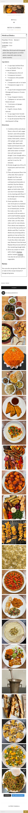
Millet (7, 283)
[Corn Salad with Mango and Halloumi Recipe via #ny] (14, 756)
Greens (3, 283)
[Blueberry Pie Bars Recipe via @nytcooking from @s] (14, 731)
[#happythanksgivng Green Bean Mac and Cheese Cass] (14, 308)
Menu (15, 19)
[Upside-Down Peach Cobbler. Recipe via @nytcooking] (14, 482)
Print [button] (27, 35)
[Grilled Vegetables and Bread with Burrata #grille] (14, 507)
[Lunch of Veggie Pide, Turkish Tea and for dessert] (14, 706)
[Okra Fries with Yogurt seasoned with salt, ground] (14, 781)
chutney (19, 252)
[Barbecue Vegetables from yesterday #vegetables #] (14, 457)
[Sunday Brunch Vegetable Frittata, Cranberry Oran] (14, 333)
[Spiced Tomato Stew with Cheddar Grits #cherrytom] (14, 433)
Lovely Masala (14, 806)
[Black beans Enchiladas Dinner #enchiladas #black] (14, 657)
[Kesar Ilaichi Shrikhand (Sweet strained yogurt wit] (14, 632)
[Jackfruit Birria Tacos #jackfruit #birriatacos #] (14, 408)
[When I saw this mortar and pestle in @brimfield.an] (14, 681)
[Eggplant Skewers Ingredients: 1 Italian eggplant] (14, 532)
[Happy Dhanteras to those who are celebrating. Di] (14, 383)
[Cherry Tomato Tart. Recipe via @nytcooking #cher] (14, 582)
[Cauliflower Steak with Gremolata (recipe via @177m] (14, 607)
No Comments (18, 29)
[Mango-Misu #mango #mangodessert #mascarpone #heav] (14, 557)
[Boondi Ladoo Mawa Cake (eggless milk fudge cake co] (14, 358)
